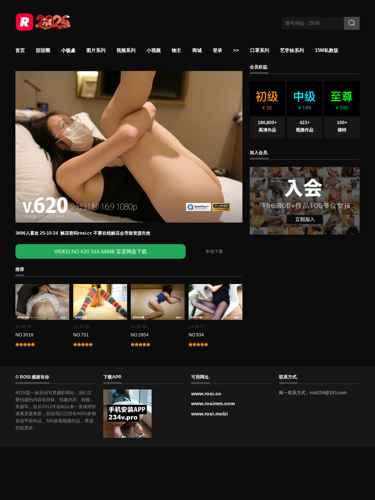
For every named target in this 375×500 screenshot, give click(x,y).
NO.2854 (140, 334)
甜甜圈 (43, 50)
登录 (217, 50)
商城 (197, 50)
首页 (20, 50)
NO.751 (81, 334)
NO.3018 (24, 334)
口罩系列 (259, 50)
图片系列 (95, 50)
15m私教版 (326, 50)
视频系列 (125, 50)
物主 (176, 50)
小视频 (153, 50)
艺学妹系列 (292, 50)
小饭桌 (68, 50)
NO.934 (196, 334)
